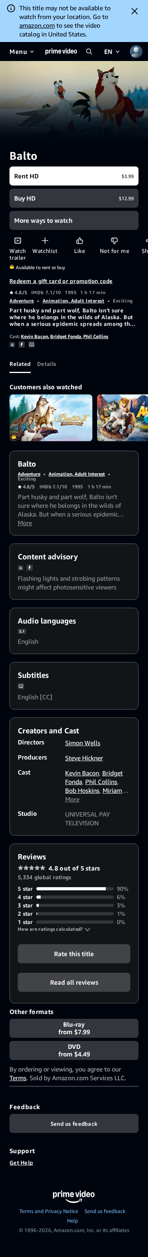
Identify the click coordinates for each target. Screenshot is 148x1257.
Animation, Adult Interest (74, 301)
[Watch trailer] (17, 240)
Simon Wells (82, 743)
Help (72, 1220)
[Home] (61, 51)
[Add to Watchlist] (45, 240)
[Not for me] (114, 240)
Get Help (21, 1162)
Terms (17, 1078)
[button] (54, 929)
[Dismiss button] (135, 11)
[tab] (20, 363)
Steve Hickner (84, 758)
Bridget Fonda (65, 336)
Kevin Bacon (34, 336)
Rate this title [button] (74, 954)
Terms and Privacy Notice (48, 1211)
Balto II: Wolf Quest (50, 417)
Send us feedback (105, 1211)
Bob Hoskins (82, 790)
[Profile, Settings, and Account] (136, 51)
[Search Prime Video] (89, 51)
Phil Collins (95, 336)
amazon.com (37, 25)
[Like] (79, 240)
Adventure (21, 301)
